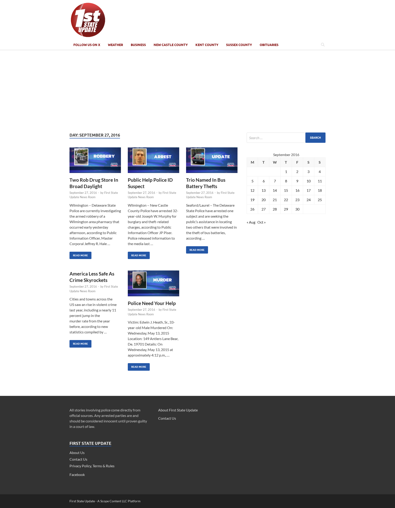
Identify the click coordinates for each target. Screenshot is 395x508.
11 (320, 181)
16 (297, 190)
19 (252, 199)
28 (275, 209)
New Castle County (171, 45)
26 (252, 209)
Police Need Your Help (152, 303)
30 (297, 209)
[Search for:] (286, 137)
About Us (77, 452)
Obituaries (269, 45)
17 (309, 190)
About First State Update (178, 410)
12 (252, 190)
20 (264, 199)
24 (309, 199)
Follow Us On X (86, 45)
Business (138, 45)
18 (320, 190)
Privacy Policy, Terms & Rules (92, 466)
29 (286, 209)
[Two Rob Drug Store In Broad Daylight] (95, 162)
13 (264, 190)
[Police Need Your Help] (153, 285)
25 (320, 199)
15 (286, 190)
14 (275, 190)
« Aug (251, 222)
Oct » (261, 222)
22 (286, 199)
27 (264, 209)
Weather (115, 45)
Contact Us (78, 459)
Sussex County (239, 45)
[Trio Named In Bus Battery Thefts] (212, 162)
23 (297, 199)
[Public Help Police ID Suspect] (153, 162)
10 (309, 181)
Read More (78, 254)
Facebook (77, 474)
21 (275, 199)
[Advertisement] (197, 91)
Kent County (206, 45)
